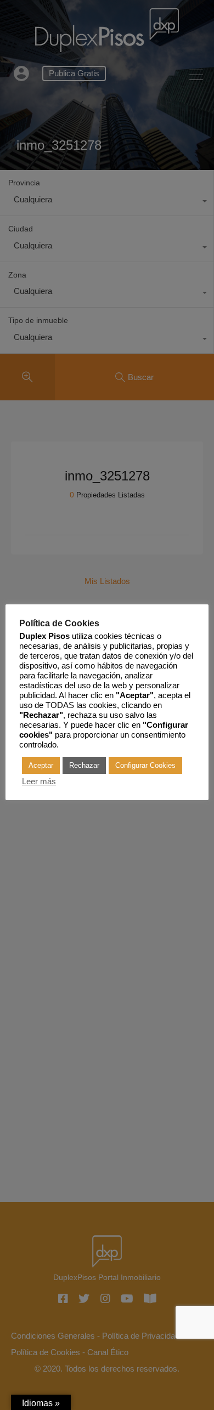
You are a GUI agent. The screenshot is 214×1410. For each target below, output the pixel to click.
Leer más (39, 781)
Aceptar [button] (41, 765)
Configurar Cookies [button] (145, 765)
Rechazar (84, 765)
